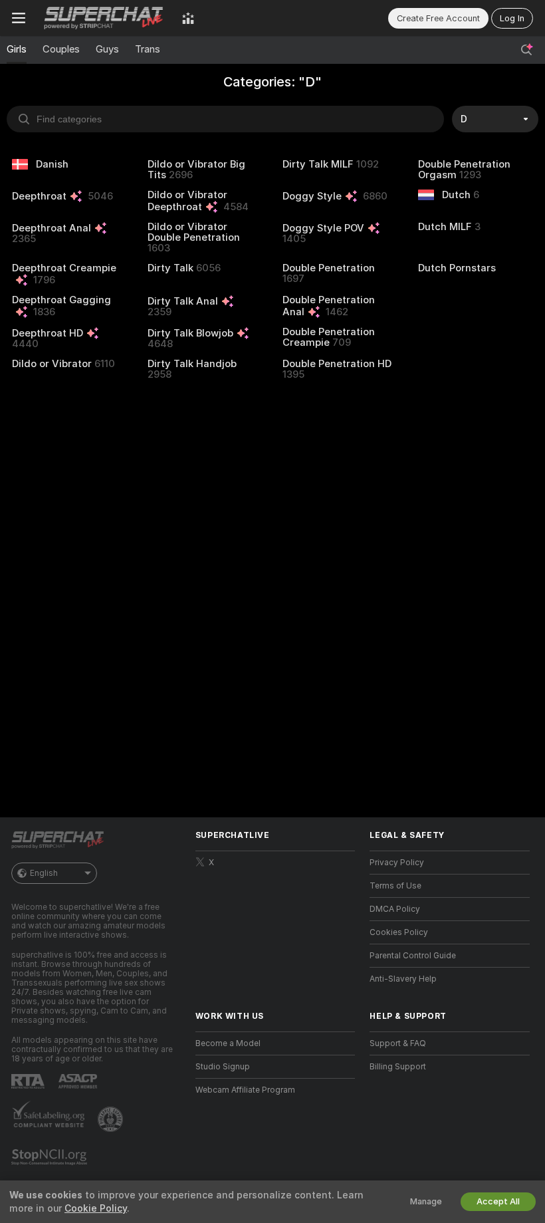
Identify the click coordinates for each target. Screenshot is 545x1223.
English (44, 873)
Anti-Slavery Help (403, 979)
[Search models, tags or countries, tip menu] (526, 50)
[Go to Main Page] (103, 18)
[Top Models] (188, 18)
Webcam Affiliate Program (245, 1090)
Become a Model (228, 1043)
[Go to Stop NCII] (50, 1157)
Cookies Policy (399, 932)
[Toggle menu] (18, 18)
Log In (512, 18)
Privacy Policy (397, 862)
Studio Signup (222, 1066)
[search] (225, 119)
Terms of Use (395, 885)
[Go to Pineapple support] (112, 1119)
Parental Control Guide (413, 955)
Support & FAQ (398, 1043)
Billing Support (398, 1066)
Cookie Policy (95, 1208)
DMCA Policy (395, 909)
